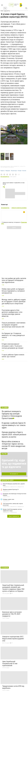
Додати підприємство (14, 516)
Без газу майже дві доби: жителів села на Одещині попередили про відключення (14, 280)
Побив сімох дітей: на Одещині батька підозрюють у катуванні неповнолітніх (13, 291)
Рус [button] (5, 8)
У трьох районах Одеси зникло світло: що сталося (13, 356)
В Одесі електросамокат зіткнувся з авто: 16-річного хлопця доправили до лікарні (12, 346)
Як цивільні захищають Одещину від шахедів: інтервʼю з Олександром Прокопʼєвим (12, 415)
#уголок (24, 170)
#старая (19, 170)
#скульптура (14, 170)
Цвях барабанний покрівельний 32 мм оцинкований (9, 663)
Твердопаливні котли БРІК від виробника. (13, 687)
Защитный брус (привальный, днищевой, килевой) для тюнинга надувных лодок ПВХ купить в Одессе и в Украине (13, 588)
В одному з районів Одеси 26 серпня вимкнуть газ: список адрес (14, 425)
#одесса (3, 170)
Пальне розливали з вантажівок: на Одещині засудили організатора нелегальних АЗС (14, 325)
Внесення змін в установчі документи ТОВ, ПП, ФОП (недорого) (12, 614)
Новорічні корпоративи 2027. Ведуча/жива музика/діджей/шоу (13, 639)
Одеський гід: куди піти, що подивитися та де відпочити (14, 464)
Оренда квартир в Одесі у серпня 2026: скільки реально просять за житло (14, 434)
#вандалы (7, 170)
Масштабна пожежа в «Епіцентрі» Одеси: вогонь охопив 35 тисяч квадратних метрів (13, 445)
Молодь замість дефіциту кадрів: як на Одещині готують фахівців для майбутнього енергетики (14, 302)
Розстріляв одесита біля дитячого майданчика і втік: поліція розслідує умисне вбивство (12, 313)
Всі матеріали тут (14, 474)
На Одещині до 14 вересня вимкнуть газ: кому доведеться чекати (13, 335)
